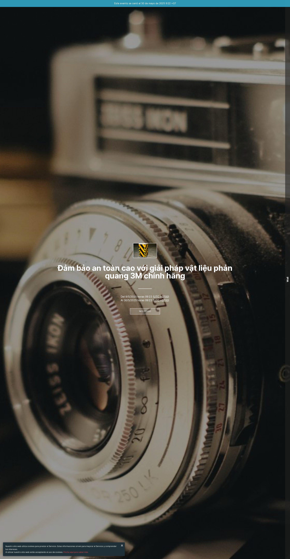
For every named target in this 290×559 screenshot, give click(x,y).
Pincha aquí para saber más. (76, 552)
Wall (287, 279)
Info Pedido (145, 311)
